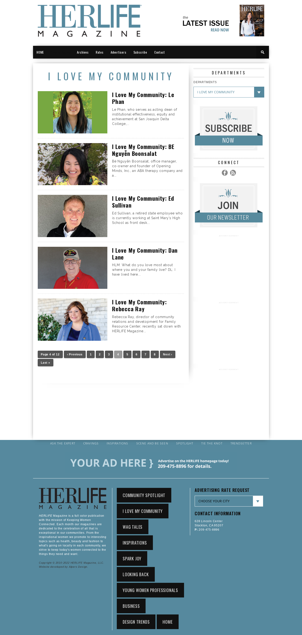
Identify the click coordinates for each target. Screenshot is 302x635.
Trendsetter (241, 443)
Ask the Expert (62, 443)
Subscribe (140, 52)
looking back (136, 574)
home (167, 622)
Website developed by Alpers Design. (63, 566)
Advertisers (118, 52)
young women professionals (150, 590)
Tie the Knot (211, 443)
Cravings (91, 443)
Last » (45, 362)
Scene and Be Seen (152, 443)
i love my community (143, 511)
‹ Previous (75, 354)
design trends (136, 622)
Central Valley (60, 52)
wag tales (133, 527)
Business (131, 606)
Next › (167, 354)
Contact (159, 52)
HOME (40, 52)
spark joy (132, 558)
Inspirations (117, 443)
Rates (100, 52)
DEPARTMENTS (205, 82)
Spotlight (184, 443)
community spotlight (144, 495)
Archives (82, 52)
